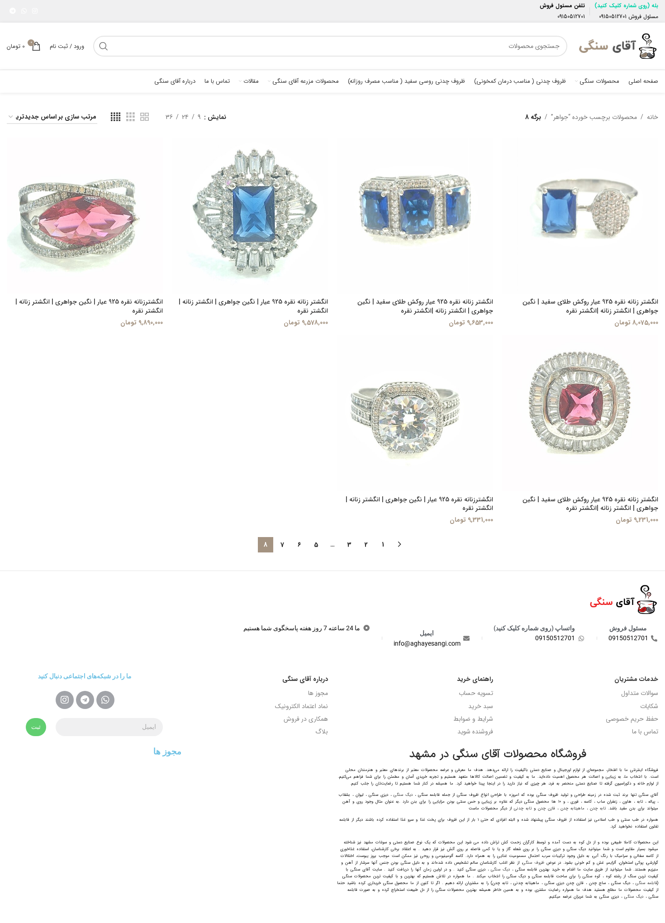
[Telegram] (85, 700)
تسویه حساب (476, 693)
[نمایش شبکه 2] (144, 117)
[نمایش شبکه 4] (115, 117)
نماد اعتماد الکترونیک (301, 706)
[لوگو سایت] (617, 46)
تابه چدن (598, 808)
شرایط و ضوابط (473, 719)
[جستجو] (103, 46)
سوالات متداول (639, 693)
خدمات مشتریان (636, 679)
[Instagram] (65, 700)
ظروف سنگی (533, 863)
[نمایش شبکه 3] (130, 117)
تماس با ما (645, 732)
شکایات (649, 706)
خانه (652, 117)
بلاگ (321, 732)
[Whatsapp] (105, 700)
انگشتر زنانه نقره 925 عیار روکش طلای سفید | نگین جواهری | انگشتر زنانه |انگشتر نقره (590, 306)
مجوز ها (318, 693)
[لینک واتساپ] (24, 11)
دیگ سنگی (403, 795)
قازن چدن (546, 808)
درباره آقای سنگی (305, 679)
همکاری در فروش (306, 719)
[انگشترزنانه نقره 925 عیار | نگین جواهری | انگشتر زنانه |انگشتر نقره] (85, 216)
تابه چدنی (523, 808)
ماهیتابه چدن (572, 808)
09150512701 (613, 16)
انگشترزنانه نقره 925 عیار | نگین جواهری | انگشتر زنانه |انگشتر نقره (89, 306)
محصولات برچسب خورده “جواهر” (594, 117)
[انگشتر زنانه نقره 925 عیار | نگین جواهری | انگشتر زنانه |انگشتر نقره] (250, 216)
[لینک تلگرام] (13, 11)
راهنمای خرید (475, 679)
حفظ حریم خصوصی (632, 719)
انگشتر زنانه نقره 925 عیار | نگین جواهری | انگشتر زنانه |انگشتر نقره (253, 306)
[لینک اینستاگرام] (34, 11)
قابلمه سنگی (646, 883)
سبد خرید (480, 706)
